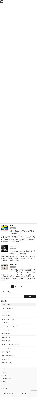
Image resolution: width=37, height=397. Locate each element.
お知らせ (13, 228)
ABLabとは (4, 372)
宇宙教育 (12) (6, 341)
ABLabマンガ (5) (6, 330)
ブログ (3, 385)
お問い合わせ (5, 388)
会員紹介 (3, 381)
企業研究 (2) (5, 359)
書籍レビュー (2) (7, 363)
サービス (3, 375)
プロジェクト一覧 (6, 378)
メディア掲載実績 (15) (8, 308)
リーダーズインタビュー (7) (10, 326)
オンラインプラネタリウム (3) (10, 344)
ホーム (3, 369)
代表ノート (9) (6, 311)
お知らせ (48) (6, 304)
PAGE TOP (34, 383)
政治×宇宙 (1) (6, 352)
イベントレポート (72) (8, 319)
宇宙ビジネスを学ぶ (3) (8, 355)
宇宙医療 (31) (6, 333)
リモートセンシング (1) (8, 348)
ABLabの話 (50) (6, 315)
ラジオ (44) (5, 322)
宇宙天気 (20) (6, 337)
